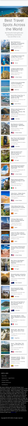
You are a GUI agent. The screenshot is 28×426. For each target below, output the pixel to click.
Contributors (5, 384)
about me (13, 412)
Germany (17, 50)
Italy (16, 188)
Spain (16, 213)
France (16, 63)
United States (18, 77)
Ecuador (17, 365)
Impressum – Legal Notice (8, 378)
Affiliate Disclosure (6, 382)
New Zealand (18, 282)
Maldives (17, 89)
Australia (17, 118)
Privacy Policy (5, 380)
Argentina (17, 338)
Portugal (17, 160)
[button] (2, 11)
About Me (4, 375)
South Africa (18, 103)
